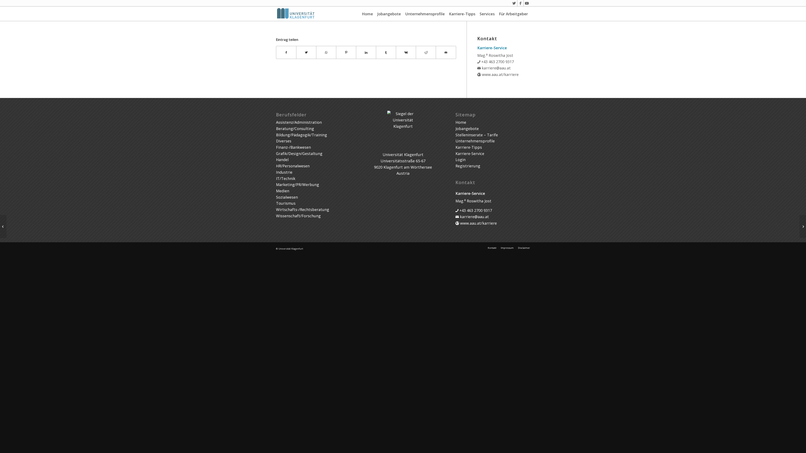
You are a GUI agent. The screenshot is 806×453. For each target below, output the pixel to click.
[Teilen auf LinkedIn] (366, 52)
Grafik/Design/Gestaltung (299, 153)
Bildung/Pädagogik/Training (301, 134)
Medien (282, 190)
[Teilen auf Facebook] (286, 52)
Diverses (283, 140)
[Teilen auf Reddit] (426, 52)
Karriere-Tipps (462, 13)
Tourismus (286, 203)
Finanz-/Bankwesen (293, 147)
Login (460, 159)
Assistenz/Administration (299, 122)
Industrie (284, 172)
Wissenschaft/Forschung (298, 215)
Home (367, 13)
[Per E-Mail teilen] (446, 52)
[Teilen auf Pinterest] (346, 52)
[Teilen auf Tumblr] (386, 52)
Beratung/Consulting (295, 128)
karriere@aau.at (496, 67)
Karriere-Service (469, 153)
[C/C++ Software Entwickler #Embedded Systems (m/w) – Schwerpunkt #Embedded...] (3, 226)
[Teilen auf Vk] (406, 52)
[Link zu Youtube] (527, 3)
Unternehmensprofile (425, 13)
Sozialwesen (287, 197)
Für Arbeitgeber (513, 13)
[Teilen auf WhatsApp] (326, 52)
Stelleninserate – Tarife (476, 134)
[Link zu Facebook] (520, 3)
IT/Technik (285, 178)
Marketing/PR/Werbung (297, 184)
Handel (282, 159)
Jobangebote (389, 13)
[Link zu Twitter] (514, 3)
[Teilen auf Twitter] (306, 52)
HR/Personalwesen (293, 165)
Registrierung (467, 165)
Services (487, 13)
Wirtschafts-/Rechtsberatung (302, 209)
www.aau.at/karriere (500, 74)
